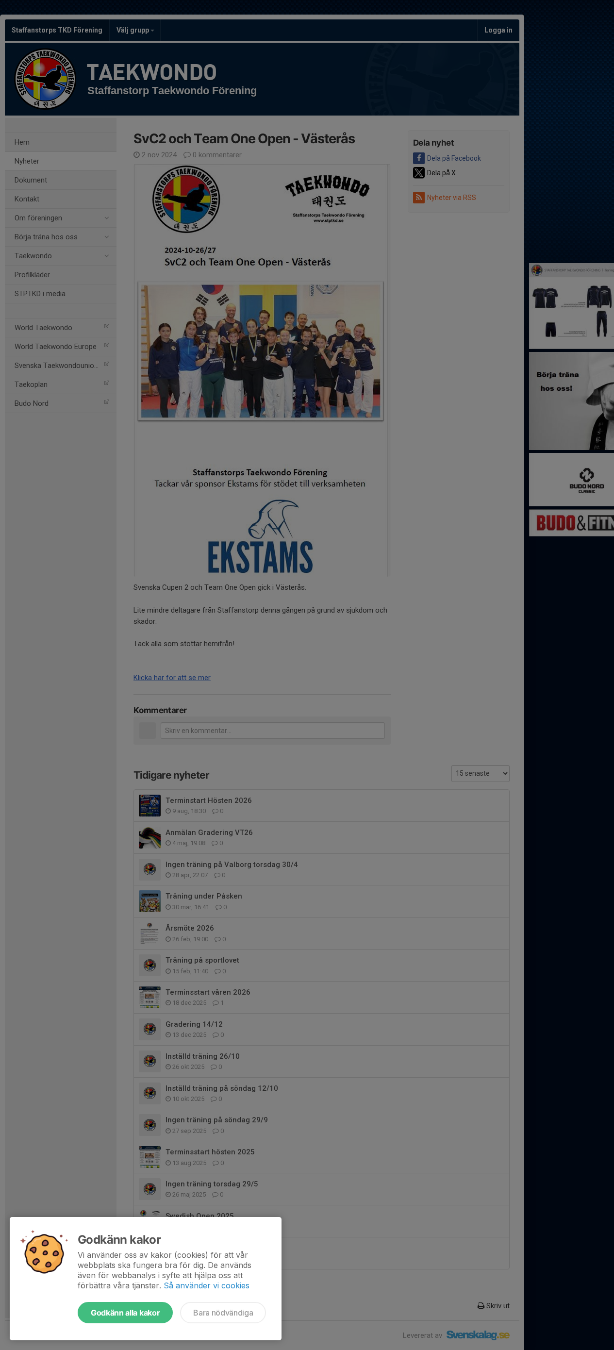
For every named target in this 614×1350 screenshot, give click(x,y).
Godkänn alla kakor (125, 1312)
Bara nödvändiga (223, 1312)
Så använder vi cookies (206, 1285)
